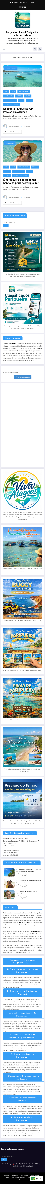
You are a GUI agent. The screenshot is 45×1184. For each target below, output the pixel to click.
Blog (6, 91)
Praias (21, 100)
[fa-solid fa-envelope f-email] (25, 7)
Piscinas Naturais (10, 100)
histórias (30, 358)
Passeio (28, 95)
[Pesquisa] (35, 49)
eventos (39, 348)
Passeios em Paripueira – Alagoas (20, 1175)
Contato (21, 1180)
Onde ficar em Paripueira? (18, 1177)
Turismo (29, 100)
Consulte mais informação (12, 132)
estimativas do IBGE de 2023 (23, 945)
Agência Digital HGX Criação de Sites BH (26, 1164)
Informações (8, 95)
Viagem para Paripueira (11, 104)
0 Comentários (26, 126)
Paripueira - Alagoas (13, 126)
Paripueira (12, 343)
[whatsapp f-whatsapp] (22, 7)
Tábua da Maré (35, 1175)
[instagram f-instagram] (20, 7)
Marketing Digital (28, 1166)
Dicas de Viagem (23, 91)
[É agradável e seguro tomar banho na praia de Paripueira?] (22, 151)
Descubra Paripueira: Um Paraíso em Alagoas (18, 110)
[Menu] (4, 49)
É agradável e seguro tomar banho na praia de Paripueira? (21, 181)
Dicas (13, 91)
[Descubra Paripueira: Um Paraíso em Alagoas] (22, 76)
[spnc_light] (40, 49)
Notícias (19, 95)
